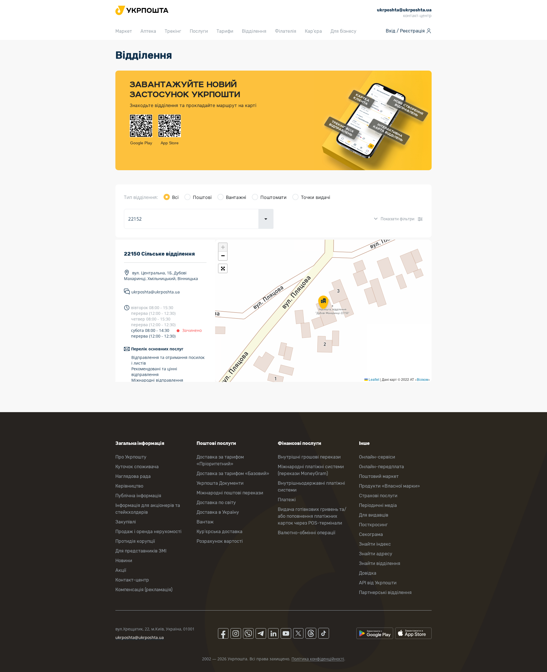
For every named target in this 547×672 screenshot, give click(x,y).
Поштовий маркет (379, 476)
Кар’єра (313, 31)
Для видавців (373, 515)
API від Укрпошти (378, 582)
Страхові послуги (378, 495)
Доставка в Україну (218, 512)
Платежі (287, 499)
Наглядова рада (133, 476)
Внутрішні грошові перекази (309, 457)
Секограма (371, 534)
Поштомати (273, 197)
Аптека (148, 31)
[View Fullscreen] (223, 268)
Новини (123, 560)
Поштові (202, 197)
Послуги (199, 31)
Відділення (254, 31)
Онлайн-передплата (381, 466)
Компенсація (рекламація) (143, 589)
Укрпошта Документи (220, 483)
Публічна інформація (138, 495)
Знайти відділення (379, 563)
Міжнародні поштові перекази (230, 493)
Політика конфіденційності (317, 658)
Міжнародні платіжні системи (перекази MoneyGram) (311, 470)
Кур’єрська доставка (219, 531)
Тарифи (225, 31)
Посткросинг (373, 524)
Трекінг (173, 31)
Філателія (285, 31)
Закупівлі (125, 522)
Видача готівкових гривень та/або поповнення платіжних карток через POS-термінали (312, 516)
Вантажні (236, 197)
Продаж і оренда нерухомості (148, 531)
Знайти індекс (375, 544)
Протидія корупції (135, 541)
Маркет (123, 31)
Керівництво (129, 486)
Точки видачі (315, 197)
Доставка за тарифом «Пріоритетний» (220, 460)
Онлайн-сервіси (377, 457)
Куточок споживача (137, 466)
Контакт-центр (132, 580)
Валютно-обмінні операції (306, 532)
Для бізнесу (343, 31)
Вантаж (205, 522)
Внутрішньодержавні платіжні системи (311, 486)
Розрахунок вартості (220, 541)
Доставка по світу (216, 502)
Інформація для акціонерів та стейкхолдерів (147, 509)
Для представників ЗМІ (140, 551)
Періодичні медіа (378, 505)
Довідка (367, 573)
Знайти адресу (375, 553)
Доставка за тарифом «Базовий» (233, 473)
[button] (323, 303)
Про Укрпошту (130, 457)
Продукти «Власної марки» (389, 486)
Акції (120, 570)
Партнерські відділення (385, 592)
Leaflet (373, 379)
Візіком (422, 379)
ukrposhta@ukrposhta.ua (155, 292)
